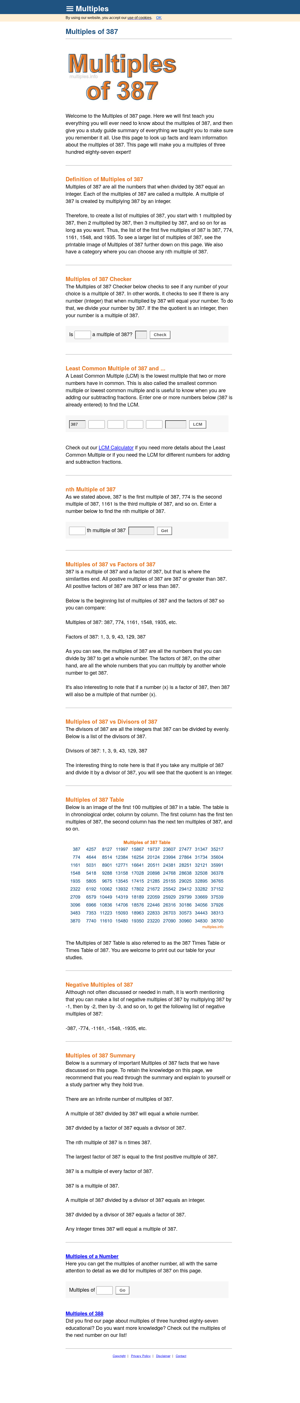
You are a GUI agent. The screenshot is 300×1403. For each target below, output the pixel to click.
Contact (181, 1356)
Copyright (119, 1356)
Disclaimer (163, 1356)
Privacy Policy (141, 1356)
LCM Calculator (116, 447)
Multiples (92, 8)
